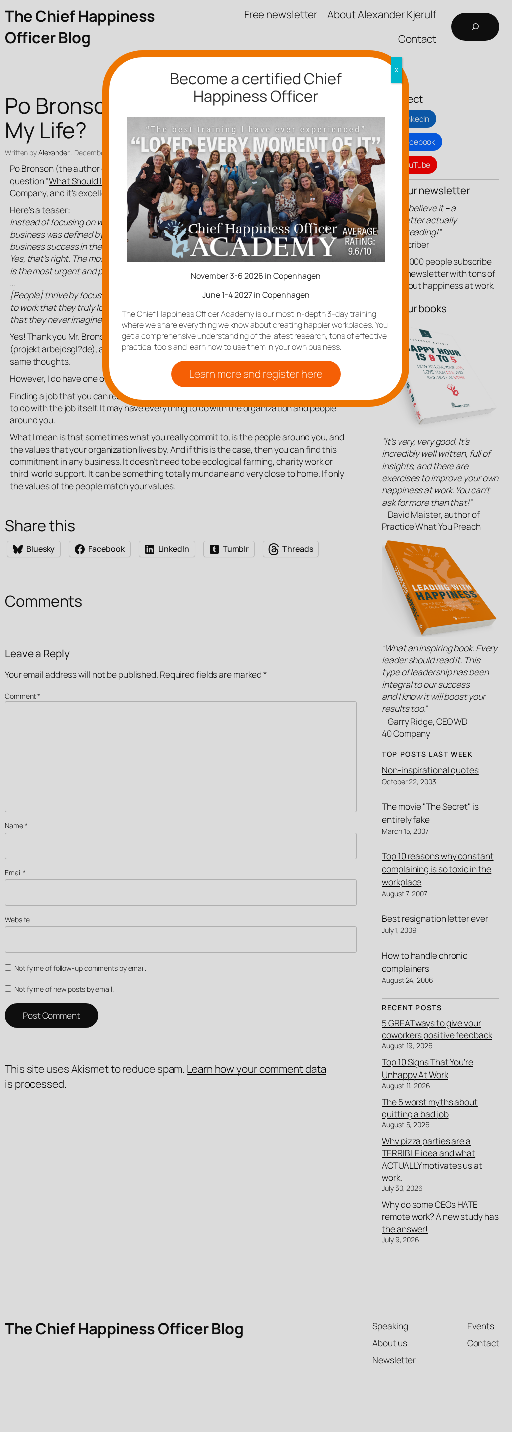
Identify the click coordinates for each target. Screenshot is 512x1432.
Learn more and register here (256, 374)
